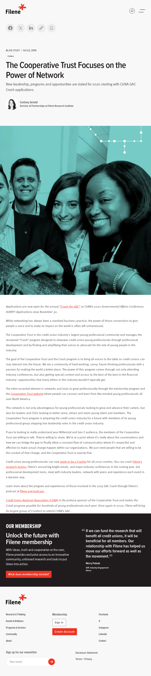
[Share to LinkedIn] (31, 28)
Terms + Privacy (84, 659)
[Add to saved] (51, 28)
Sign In (59, 622)
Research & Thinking (15, 614)
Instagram (103, 628)
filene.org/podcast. (32, 491)
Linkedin (103, 634)
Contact (102, 641)
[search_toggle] (132, 11)
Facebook (103, 614)
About (8, 641)
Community (11, 634)
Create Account (65, 632)
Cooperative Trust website (27, 394)
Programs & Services (16, 628)
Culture (11, 56)
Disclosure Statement (87, 653)
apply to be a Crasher (73, 461)
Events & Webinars (14, 621)
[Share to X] (20, 28)
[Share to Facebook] (10, 28)
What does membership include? (28, 574)
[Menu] (142, 11)
